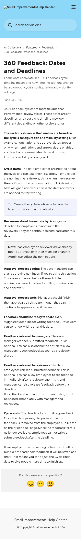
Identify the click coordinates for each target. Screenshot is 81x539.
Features (31, 47)
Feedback (48, 47)
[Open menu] (73, 7)
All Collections (12, 47)
